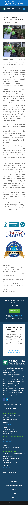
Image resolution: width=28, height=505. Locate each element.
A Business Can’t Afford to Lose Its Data (12, 267)
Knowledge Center (14, 485)
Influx (17, 503)
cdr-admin (7, 22)
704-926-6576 (7, 467)
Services (14, 481)
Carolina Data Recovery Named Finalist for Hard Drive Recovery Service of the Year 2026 (13, 279)
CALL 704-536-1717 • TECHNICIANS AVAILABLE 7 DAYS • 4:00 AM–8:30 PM (14, 3)
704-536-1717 (16, 316)
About (14, 493)
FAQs (14, 489)
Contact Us (14, 311)
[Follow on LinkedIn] (7, 399)
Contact (14, 498)
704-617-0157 (7, 442)
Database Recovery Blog (9, 291)
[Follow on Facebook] (4, 399)
